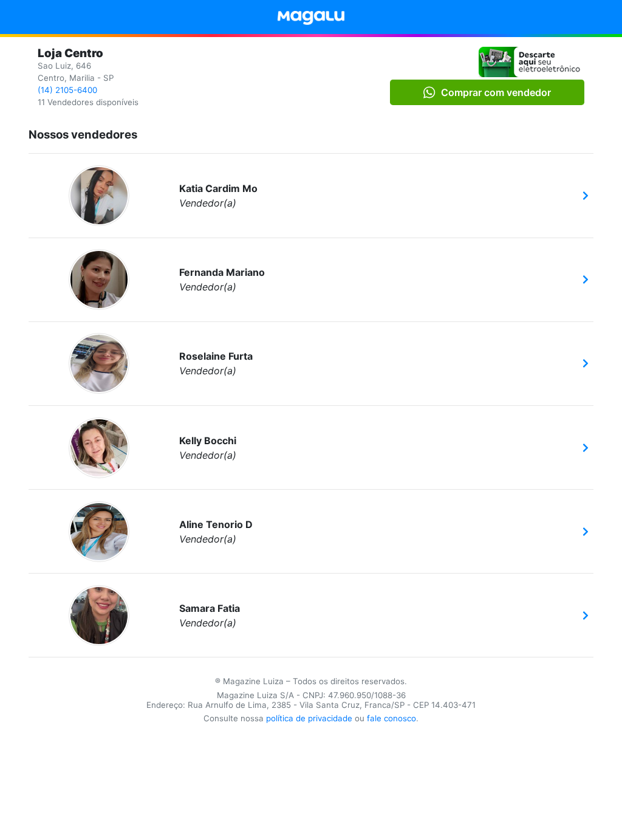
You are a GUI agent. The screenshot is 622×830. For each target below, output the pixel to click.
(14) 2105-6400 (67, 90)
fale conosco (391, 718)
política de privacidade (309, 718)
